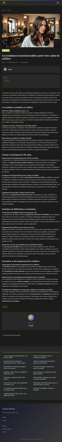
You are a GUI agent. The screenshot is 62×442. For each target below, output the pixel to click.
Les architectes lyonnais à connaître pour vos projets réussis (15, 389)
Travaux (9, 10)
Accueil (4, 10)
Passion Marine (9, 409)
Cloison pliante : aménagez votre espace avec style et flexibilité (44, 378)
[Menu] (57, 2)
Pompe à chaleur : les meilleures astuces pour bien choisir (44, 373)
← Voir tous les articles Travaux (11, 335)
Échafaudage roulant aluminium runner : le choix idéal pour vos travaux (45, 383)
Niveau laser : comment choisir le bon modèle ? (14, 378)
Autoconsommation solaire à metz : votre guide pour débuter (15, 394)
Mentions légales (7, 429)
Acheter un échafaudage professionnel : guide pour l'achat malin (44, 362)
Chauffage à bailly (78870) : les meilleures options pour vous (15, 373)
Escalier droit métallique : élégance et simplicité (44, 389)
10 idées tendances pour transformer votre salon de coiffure (16, 356)
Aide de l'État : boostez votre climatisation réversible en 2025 (15, 383)
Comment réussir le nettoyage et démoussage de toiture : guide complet (14, 362)
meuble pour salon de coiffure (16, 120)
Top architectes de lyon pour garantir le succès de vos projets (15, 367)
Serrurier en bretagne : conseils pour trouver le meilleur (43, 367)
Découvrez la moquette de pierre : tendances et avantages (42, 356)
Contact (5, 431)
